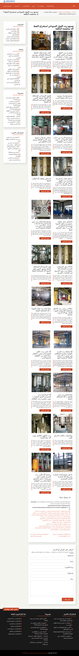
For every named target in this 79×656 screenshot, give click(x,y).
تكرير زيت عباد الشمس (12, 54)
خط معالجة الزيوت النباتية (12, 38)
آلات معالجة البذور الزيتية (12, 29)
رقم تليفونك (70, 573)
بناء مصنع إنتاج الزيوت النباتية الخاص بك (37, 653)
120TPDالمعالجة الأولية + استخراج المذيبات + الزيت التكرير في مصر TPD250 (13, 118)
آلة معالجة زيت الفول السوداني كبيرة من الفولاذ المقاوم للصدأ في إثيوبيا (52, 527)
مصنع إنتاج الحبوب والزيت (12, 40)
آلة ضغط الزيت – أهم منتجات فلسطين (61, 522)
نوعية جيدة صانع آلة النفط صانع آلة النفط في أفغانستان (14, 154)
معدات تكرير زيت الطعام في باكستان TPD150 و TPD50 (13, 112)
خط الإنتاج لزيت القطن (12, 71)
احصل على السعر (66, 70)
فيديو (33, 6)
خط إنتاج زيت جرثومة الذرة (14, 628)
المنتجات (16, 6)
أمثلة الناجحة (26, 6)
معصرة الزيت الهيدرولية (12, 63)
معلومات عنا (41, 6)
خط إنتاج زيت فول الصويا (12, 73)
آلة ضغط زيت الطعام (13, 33)
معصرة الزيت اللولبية (13, 69)
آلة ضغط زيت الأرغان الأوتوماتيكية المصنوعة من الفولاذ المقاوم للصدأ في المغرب (50, 515)
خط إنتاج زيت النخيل (13, 61)
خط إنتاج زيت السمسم (12, 59)
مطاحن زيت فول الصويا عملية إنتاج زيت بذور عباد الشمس (56, 520)
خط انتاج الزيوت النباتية (12, 36)
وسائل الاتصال (50, 6)
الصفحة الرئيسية (7, 6)
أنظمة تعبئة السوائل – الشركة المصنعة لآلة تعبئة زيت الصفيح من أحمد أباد (52, 511)
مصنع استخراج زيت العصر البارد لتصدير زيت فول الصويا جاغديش (54, 526)
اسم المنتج (70, 555)
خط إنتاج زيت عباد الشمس (14, 618)
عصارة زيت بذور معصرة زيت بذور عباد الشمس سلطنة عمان (13, 139)
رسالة (71, 579)
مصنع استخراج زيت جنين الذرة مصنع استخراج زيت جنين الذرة (55, 516)
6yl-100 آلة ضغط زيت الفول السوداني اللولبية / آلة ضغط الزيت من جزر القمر (51, 513)
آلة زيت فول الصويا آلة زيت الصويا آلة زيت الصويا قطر (13, 148)
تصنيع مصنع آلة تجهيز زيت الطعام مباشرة (60, 529)
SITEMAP (24, 653)
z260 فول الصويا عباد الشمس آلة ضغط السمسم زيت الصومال (55, 518)
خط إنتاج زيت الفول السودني (13, 621)
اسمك (71, 561)
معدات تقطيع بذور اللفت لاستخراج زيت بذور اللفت (58, 524)
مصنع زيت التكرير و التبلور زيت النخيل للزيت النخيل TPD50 (14, 103)
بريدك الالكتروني (68, 567)
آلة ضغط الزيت (14, 31)
